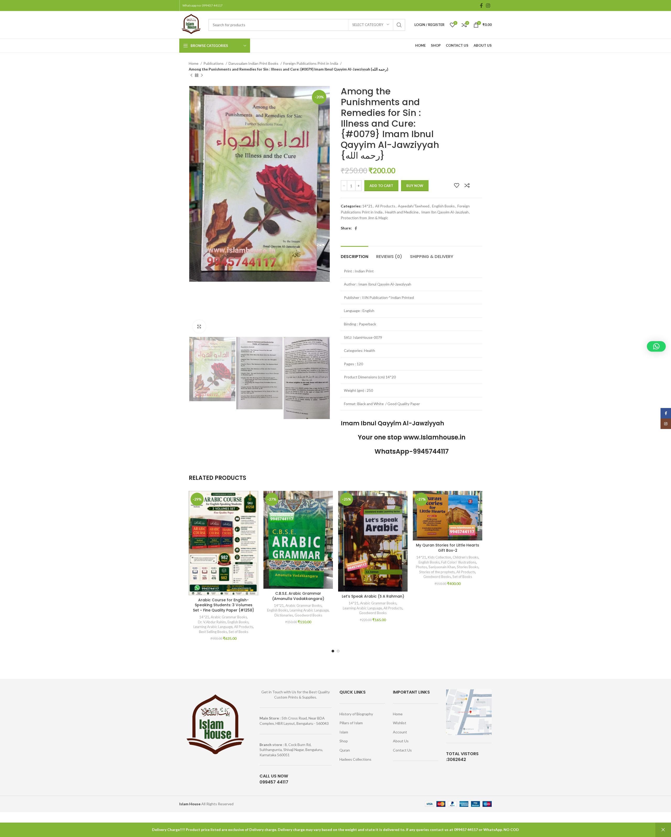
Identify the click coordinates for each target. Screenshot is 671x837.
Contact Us (402, 750)
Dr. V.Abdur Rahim (212, 622)
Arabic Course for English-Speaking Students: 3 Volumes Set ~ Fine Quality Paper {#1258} (223, 605)
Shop (343, 741)
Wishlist (399, 723)
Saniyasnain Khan (442, 567)
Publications (213, 63)
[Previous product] (191, 75)
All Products (385, 206)
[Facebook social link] (481, 5)
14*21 (367, 206)
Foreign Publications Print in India (311, 63)
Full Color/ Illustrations (458, 562)
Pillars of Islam (351, 723)
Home (194, 63)
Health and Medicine (402, 212)
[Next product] (201, 75)
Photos (421, 567)
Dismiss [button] (663, 830)
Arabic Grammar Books (229, 617)
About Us (401, 741)
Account (400, 732)
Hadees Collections (355, 759)
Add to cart (381, 186)
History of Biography (356, 714)
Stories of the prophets (437, 572)
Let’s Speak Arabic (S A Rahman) (373, 596)
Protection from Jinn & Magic (364, 218)
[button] (656, 346)
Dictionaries (283, 615)
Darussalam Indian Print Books (254, 63)
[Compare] (467, 185)
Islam (343, 732)
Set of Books (238, 632)
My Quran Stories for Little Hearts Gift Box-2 (447, 548)
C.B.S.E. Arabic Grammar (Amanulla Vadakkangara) (298, 596)
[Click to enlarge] (199, 326)
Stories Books (467, 567)
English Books (443, 206)
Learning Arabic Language (212, 627)
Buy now (414, 186)
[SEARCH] (399, 25)
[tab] (354, 254)
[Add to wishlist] (456, 185)
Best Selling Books (213, 632)
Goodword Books (308, 615)
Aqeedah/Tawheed (413, 206)
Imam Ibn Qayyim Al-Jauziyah (445, 212)
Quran (344, 750)
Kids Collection (439, 557)
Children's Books (465, 557)
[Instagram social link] (488, 5)
